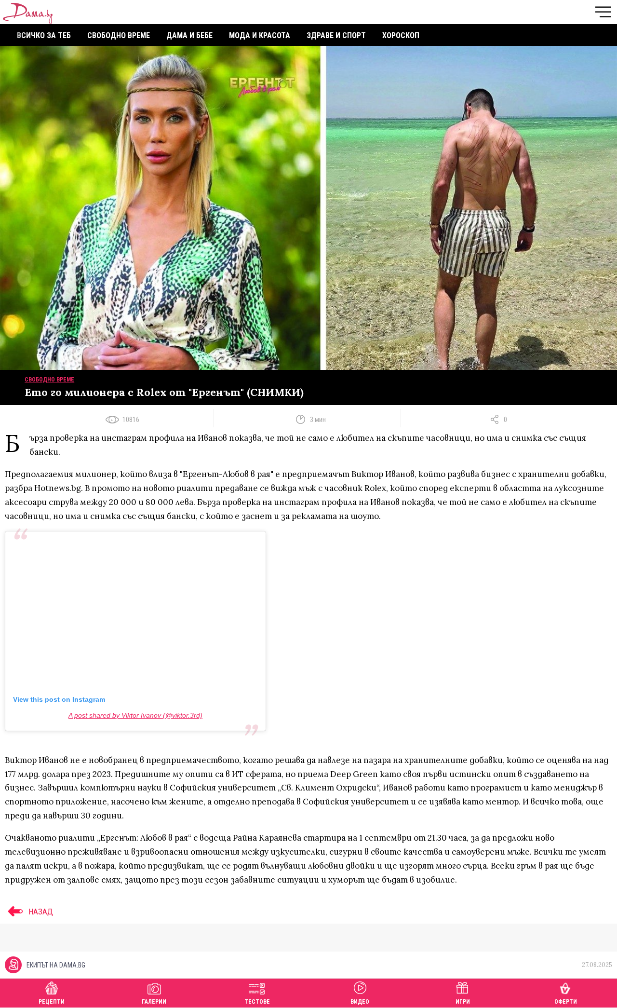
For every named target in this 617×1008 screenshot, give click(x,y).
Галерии (154, 1001)
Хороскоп (400, 35)
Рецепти (52, 1001)
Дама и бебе (189, 35)
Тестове (257, 1001)
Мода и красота (259, 35)
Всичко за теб (44, 35)
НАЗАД (40, 911)
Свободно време (118, 35)
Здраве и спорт (336, 35)
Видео (359, 1001)
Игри (463, 1001)
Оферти (565, 1001)
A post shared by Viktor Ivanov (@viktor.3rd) (135, 715)
